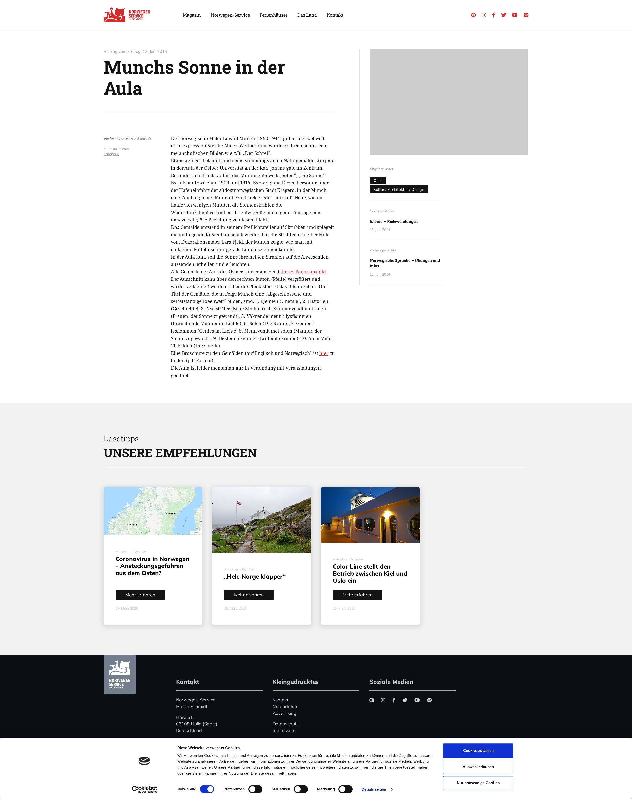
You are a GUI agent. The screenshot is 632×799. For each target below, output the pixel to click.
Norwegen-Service (230, 15)
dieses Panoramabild (303, 272)
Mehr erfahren (140, 595)
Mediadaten (285, 706)
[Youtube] (515, 15)
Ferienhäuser (274, 15)
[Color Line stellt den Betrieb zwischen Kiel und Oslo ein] (370, 515)
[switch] (255, 789)
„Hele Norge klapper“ (255, 576)
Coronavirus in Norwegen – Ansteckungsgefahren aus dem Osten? (152, 566)
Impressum (284, 730)
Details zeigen (374, 789)
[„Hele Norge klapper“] (261, 520)
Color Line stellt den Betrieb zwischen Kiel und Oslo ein (370, 573)
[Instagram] (484, 15)
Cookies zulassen (478, 750)
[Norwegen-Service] (120, 674)
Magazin (192, 15)
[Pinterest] (473, 15)
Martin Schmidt (138, 138)
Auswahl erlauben (478, 767)
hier (323, 353)
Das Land (307, 15)
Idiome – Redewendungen (394, 221)
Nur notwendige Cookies (478, 783)
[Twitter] (503, 15)
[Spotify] (526, 15)
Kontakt (335, 15)
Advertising (284, 713)
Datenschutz (285, 724)
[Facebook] (493, 15)
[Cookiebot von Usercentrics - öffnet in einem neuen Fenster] (144, 789)
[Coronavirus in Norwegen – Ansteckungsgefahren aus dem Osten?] (153, 511)
